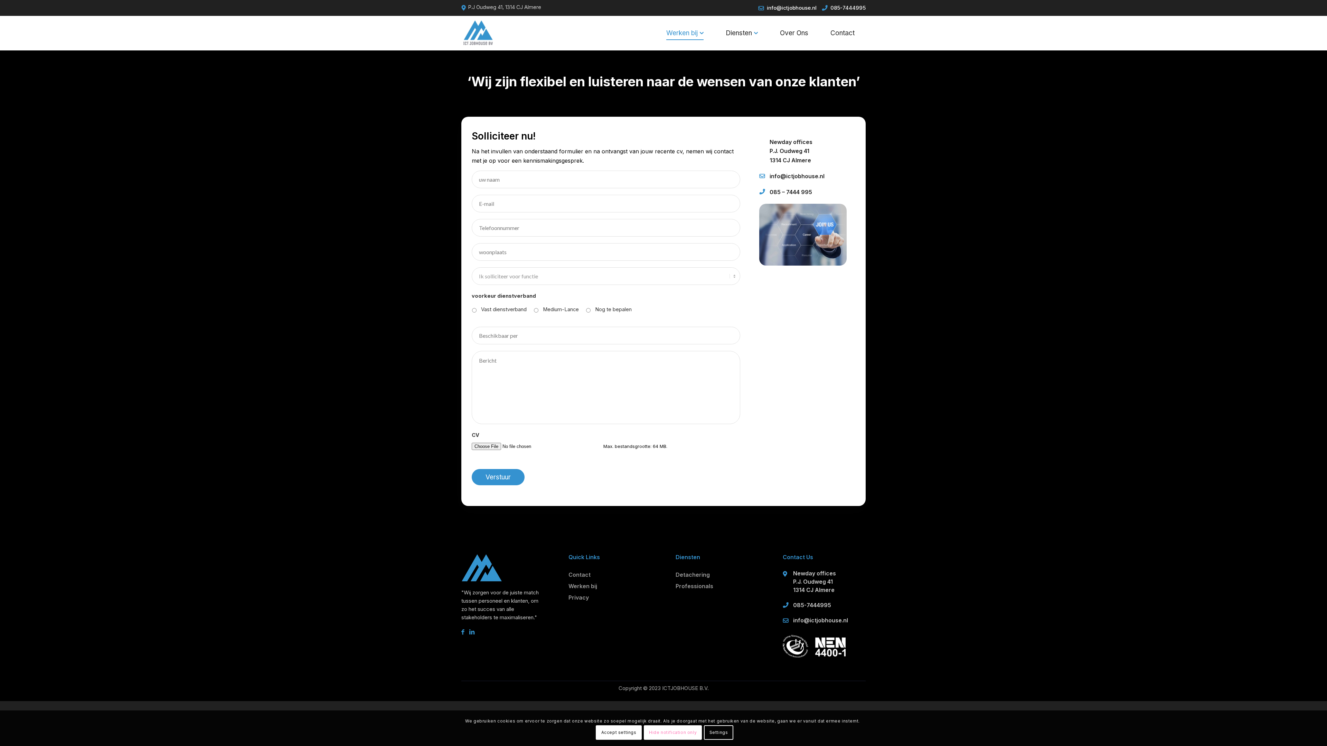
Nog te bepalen (613, 309)
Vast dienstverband (504, 309)
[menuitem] (685, 33)
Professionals (694, 586)
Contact (579, 574)
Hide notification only (673, 732)
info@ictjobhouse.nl (792, 7)
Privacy (578, 597)
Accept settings (619, 732)
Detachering (693, 574)
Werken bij (582, 586)
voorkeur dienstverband (504, 296)
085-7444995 (848, 7)
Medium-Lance (561, 309)
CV (475, 435)
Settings (718, 732)
